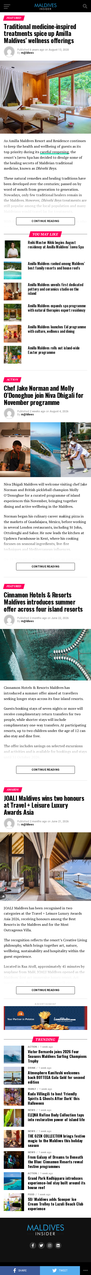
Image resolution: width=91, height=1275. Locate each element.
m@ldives (27, 52)
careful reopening (54, 151)
